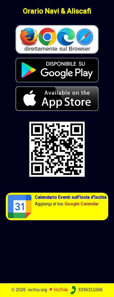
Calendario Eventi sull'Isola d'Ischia (71, 197)
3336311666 (90, 289)
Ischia (61, 289)
